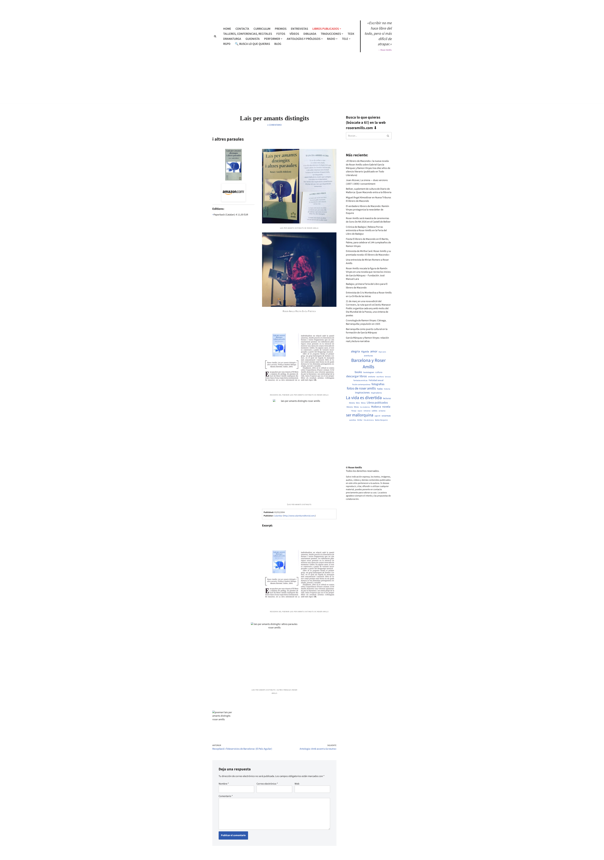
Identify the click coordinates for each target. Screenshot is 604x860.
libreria (352, 403)
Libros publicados (377, 403)
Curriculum (262, 29)
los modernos (365, 407)
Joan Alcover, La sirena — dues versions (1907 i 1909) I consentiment (367, 181)
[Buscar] (215, 36)
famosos (388, 377)
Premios (280, 29)
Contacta (242, 29)
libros (363, 403)
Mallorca (376, 407)
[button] (340, 29)
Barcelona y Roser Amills (368, 363)
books (358, 372)
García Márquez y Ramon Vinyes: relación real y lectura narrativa (367, 339)
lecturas (387, 398)
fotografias (378, 384)
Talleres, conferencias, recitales (247, 34)
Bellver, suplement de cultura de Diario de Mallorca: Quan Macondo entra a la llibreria (368, 190)
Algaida (365, 351)
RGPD (226, 44)
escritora (380, 376)
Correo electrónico (267, 783)
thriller (359, 420)
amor (373, 351)
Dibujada (309, 34)
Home (227, 29)
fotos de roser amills (361, 388)
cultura (378, 372)
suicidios (352, 420)
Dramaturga (232, 39)
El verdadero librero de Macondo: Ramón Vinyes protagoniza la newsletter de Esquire (367, 209)
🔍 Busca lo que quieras (252, 44)
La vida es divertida (364, 398)
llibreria (350, 407)
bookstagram (368, 372)
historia (387, 389)
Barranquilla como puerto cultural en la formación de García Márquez (366, 330)
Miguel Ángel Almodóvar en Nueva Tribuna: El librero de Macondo (368, 199)
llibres (356, 407)
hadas (380, 388)
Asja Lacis (382, 352)
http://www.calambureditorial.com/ (299, 515)
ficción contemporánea (361, 384)
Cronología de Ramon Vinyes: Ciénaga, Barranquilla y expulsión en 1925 (366, 322)
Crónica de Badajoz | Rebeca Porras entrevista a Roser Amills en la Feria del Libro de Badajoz (366, 230)
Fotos (280, 34)
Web (297, 783)
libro (358, 403)
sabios (374, 410)
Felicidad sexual (376, 380)
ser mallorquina (359, 415)
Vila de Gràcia (369, 420)
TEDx (351, 34)
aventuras (368, 355)
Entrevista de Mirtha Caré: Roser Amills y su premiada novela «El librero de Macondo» (368, 252)
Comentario (226, 796)
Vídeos (294, 34)
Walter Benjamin (381, 420)
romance (367, 411)
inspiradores (376, 392)
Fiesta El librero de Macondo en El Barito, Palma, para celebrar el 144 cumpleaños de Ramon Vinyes (368, 242)
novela (386, 407)
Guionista (253, 39)
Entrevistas (299, 29)
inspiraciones (362, 393)
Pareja (353, 411)
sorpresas (386, 415)
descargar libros (356, 376)
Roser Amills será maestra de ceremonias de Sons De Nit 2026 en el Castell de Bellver (368, 220)
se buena (382, 411)
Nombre (224, 783)
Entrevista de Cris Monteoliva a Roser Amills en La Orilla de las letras (369, 294)
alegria (355, 351)
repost (360, 411)
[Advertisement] (302, 113)
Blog (277, 44)
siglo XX (377, 416)
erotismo (371, 376)
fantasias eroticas (360, 380)
